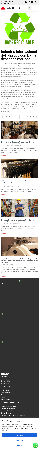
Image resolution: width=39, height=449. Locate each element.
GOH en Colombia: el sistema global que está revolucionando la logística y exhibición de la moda (17, 183)
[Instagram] (29, 2)
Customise (19, 440)
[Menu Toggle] (19, 8)
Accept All (19, 435)
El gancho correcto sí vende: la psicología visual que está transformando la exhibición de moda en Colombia (19, 261)
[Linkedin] (35, 2)
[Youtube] (32, 2)
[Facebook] (26, 2)
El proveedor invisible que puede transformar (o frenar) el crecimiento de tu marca (18, 221)
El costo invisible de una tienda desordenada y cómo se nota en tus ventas (18, 143)
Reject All (19, 445)
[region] (19, 433)
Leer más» (3, 155)
